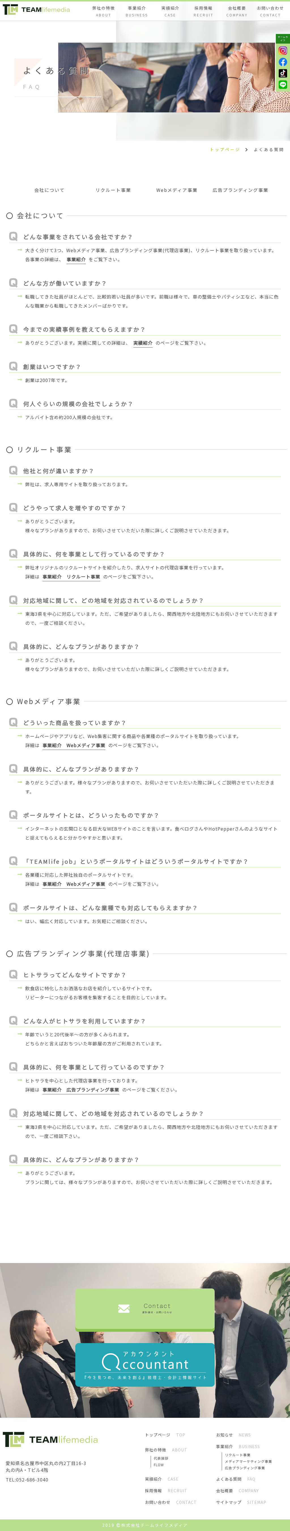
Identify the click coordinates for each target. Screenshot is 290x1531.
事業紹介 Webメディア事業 (73, 745)
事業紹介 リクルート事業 (71, 576)
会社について (49, 189)
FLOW (159, 1464)
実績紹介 (143, 342)
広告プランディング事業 (240, 189)
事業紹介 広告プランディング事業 (80, 1089)
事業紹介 (76, 259)
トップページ (225, 149)
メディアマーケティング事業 (248, 1461)
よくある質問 (269, 149)
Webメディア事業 (177, 189)
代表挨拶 (161, 1458)
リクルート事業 (113, 189)
